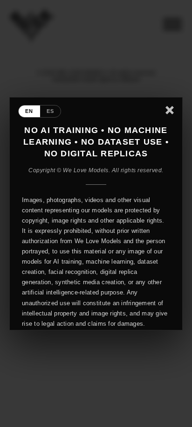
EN (29, 111)
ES (51, 111)
